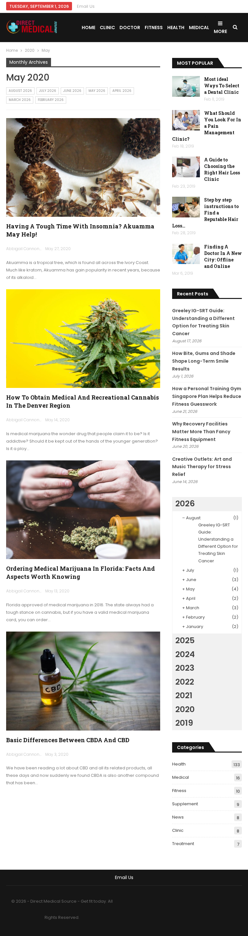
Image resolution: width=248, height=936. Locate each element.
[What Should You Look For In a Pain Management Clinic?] (186, 120)
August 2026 (20, 90)
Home (88, 27)
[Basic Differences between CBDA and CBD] (83, 681)
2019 (184, 723)
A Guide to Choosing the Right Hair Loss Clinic (222, 169)
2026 (185, 503)
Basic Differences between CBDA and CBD (67, 740)
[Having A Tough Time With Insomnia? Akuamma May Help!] (83, 167)
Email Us (86, 6)
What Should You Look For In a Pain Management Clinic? (206, 126)
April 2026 (121, 90)
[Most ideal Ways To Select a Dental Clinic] (186, 86)
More (220, 31)
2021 (183, 695)
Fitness (154, 27)
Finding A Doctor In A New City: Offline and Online (223, 256)
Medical (199, 27)
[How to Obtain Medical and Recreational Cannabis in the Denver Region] (83, 338)
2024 (185, 654)
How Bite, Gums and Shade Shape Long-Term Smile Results (203, 361)
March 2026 (20, 99)
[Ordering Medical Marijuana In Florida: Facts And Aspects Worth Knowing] (83, 509)
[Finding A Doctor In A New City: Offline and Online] (186, 254)
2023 (184, 668)
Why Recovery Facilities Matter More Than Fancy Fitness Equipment (201, 432)
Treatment (183, 844)
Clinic (107, 27)
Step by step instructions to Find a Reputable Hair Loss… (205, 213)
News (178, 817)
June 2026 (72, 90)
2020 (185, 709)
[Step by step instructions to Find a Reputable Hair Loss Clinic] (186, 207)
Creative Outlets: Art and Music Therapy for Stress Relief (202, 467)
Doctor (129, 27)
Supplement (185, 804)
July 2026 (47, 90)
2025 (185, 640)
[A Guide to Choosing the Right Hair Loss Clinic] (186, 167)
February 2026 (51, 99)
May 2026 (96, 90)
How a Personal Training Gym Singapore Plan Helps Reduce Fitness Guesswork (206, 396)
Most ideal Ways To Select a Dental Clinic (221, 85)
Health (175, 27)
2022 (184, 682)
